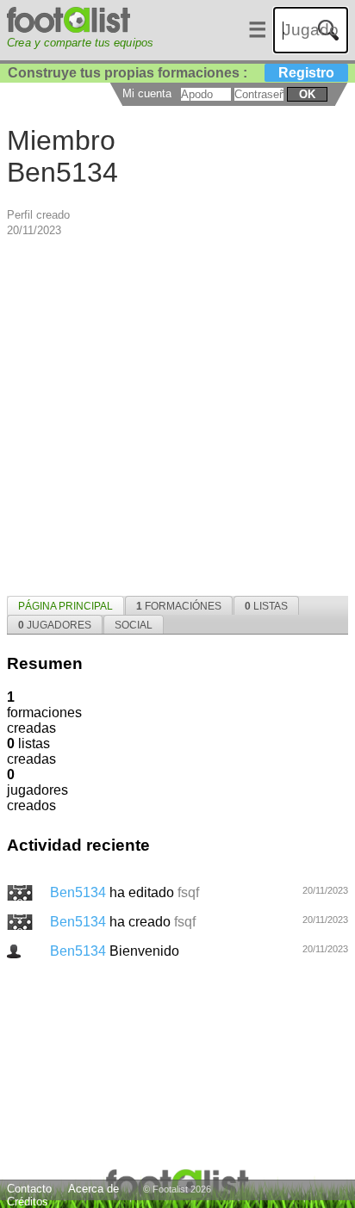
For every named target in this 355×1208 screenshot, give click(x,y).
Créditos (27, 1201)
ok (307, 94)
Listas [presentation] (266, 606)
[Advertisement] (177, 415)
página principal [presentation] (65, 606)
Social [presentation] (134, 625)
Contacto (29, 1188)
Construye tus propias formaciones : (171, 72)
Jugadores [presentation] (54, 625)
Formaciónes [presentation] (178, 606)
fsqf (188, 892)
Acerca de (93, 1188)
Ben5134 (79, 892)
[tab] (65, 605)
